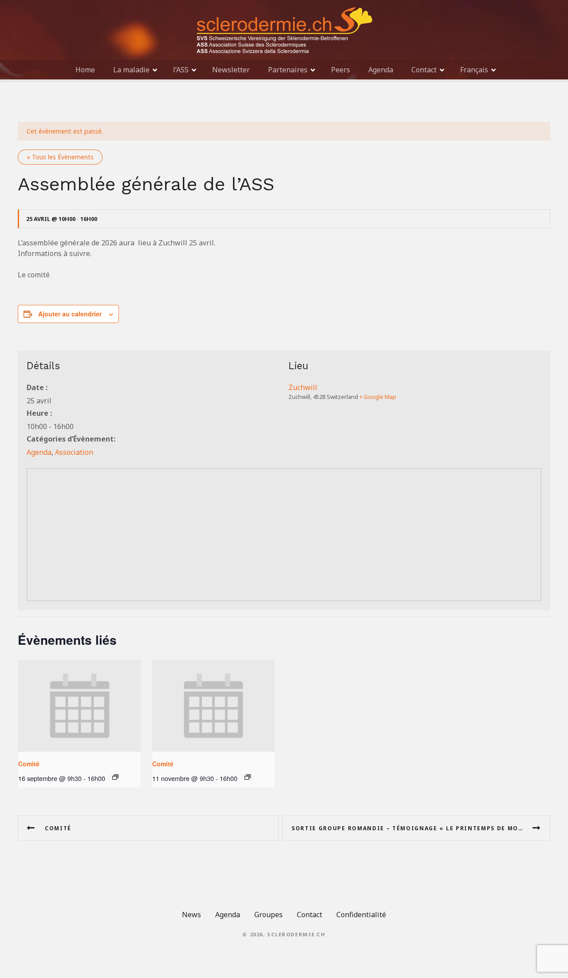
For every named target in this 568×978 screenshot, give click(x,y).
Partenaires (288, 70)
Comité (28, 763)
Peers (340, 70)
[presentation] (79, 706)
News (191, 914)
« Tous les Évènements (60, 157)
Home (85, 70)
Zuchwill (302, 387)
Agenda (380, 70)
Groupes (268, 914)
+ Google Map (377, 397)
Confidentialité (361, 914)
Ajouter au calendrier (70, 313)
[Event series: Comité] (115, 777)
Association (74, 452)
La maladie (131, 70)
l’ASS (181, 70)
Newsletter (231, 70)
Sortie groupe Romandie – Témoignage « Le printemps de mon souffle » (421, 828)
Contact (424, 70)
